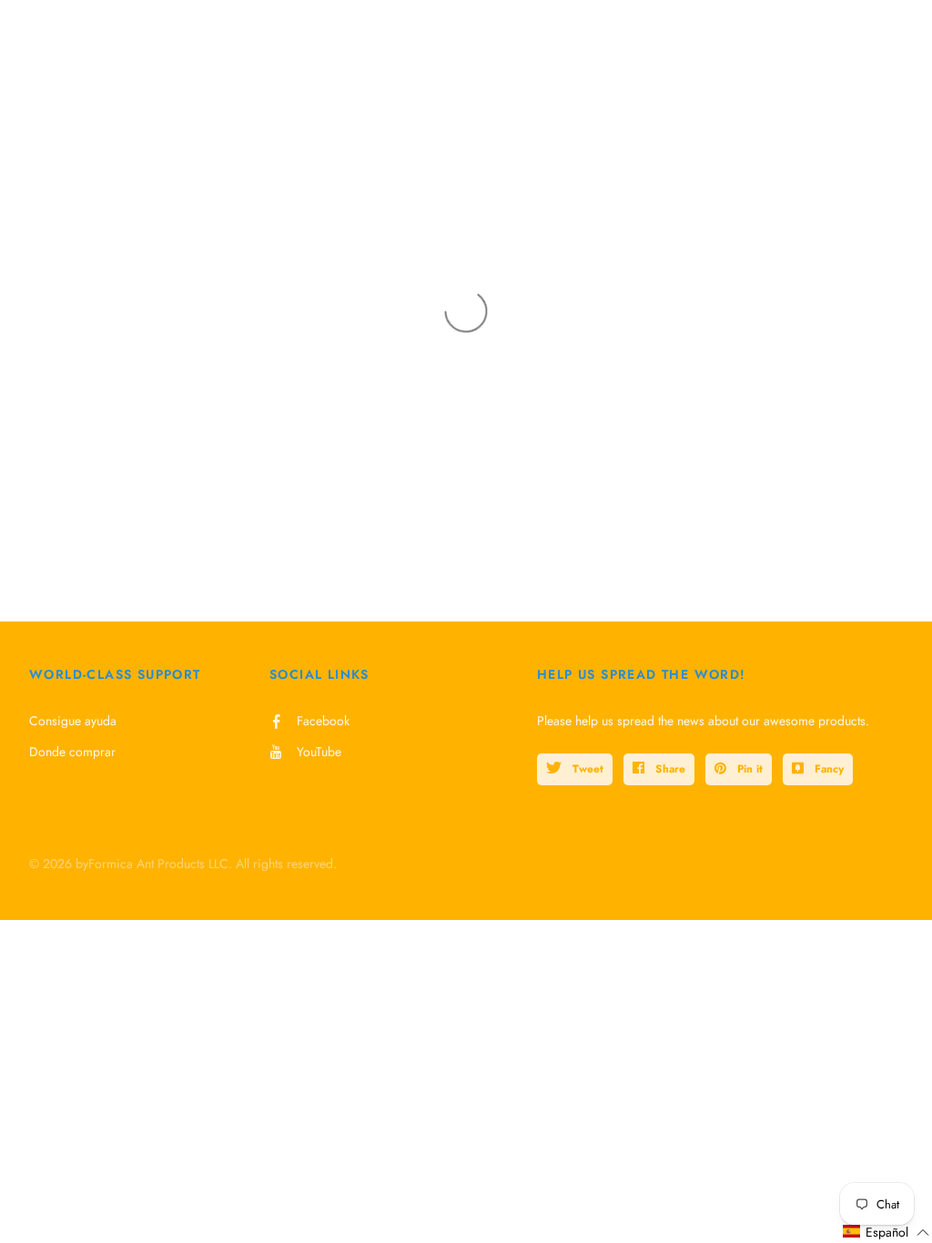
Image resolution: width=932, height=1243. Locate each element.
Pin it (748, 769)
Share (668, 769)
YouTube (319, 752)
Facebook (323, 721)
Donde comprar (72, 752)
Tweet (586, 769)
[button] (886, 1232)
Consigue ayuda (72, 721)
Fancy (827, 769)
